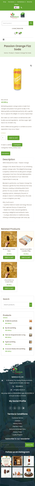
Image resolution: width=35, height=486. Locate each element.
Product (11, 53)
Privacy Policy (17, 432)
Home (6, 53)
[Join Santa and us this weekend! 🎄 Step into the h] (6, 461)
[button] (6, 39)
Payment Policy (17, 426)
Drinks (15, 148)
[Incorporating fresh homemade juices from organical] (17, 472)
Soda (19, 148)
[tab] (5, 153)
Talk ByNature (20, 2)
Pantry (11, 148)
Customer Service (17, 418)
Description (5, 153)
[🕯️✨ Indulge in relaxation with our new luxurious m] (29, 472)
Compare (17, 145)
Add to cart (13, 138)
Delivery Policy (17, 423)
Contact (17, 421)
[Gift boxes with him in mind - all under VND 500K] (17, 461)
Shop (4, 2)
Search (31, 23)
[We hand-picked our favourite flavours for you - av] (6, 472)
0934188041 (19, 386)
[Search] (30, 305)
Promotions (11, 2)
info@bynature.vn (19, 390)
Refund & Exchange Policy (17, 429)
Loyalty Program (17, 435)
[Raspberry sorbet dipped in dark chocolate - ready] (29, 461)
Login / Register (17, 28)
